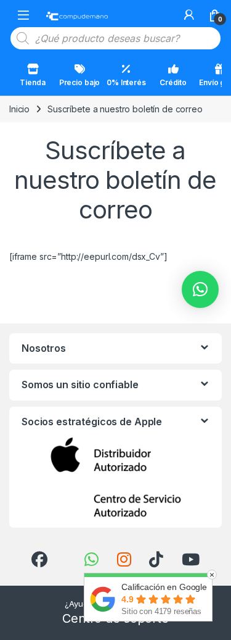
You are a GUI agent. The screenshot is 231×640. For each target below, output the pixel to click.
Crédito (173, 82)
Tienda (32, 82)
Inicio (19, 109)
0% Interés (126, 82)
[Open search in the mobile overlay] (115, 38)
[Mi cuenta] (189, 14)
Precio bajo (79, 82)
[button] (200, 289)
